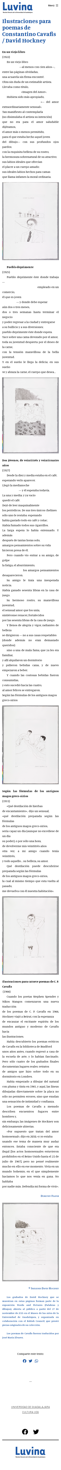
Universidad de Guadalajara (30, 1406)
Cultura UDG (30, 1412)
